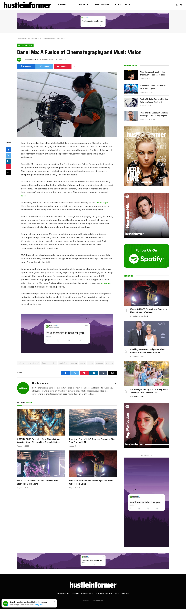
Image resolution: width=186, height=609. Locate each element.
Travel (128, 4)
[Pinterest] (8, 166)
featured (45, 363)
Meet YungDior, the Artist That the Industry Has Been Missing (153, 73)
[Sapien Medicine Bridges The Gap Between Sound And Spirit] (131, 102)
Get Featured (122, 594)
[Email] (8, 172)
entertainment (33, 363)
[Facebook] (8, 149)
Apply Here (39, 605)
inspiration (63, 363)
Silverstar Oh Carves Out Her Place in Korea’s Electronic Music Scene (38, 482)
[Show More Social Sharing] (74, 66)
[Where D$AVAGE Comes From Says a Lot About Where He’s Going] (93, 463)
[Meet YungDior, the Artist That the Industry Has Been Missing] (131, 75)
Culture (117, 4)
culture (21, 363)
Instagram (105, 283)
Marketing (84, 4)
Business (62, 4)
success (99, 363)
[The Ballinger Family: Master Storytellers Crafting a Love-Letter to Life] (146, 373)
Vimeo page (102, 202)
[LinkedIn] (8, 160)
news (90, 363)
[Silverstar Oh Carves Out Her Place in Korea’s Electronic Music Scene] (41, 463)
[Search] (181, 5)
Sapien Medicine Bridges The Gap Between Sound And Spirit (154, 101)
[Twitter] (8, 155)
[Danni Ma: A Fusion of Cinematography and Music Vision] (67, 104)
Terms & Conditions (82, 594)
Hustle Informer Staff (140, 316)
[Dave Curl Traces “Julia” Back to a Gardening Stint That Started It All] (93, 422)
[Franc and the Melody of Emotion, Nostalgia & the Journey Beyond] (131, 116)
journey (74, 363)
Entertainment (101, 4)
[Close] (54, 601)
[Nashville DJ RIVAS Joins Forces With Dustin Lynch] (131, 89)
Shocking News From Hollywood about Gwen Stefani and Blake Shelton (147, 351)
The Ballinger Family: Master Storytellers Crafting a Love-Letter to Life (149, 391)
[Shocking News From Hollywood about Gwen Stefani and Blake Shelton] (146, 333)
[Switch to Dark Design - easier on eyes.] (177, 5)
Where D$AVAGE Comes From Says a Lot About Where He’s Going (91, 482)
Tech (72, 4)
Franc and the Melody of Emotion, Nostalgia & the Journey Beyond (154, 114)
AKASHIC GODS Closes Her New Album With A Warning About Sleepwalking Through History (38, 441)
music (82, 363)
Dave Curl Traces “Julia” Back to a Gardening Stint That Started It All (92, 441)
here (23, 196)
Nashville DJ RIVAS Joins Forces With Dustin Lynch (153, 87)
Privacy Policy (104, 594)
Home (19, 38)
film (54, 363)
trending (109, 363)
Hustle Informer (31, 59)
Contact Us (63, 594)
